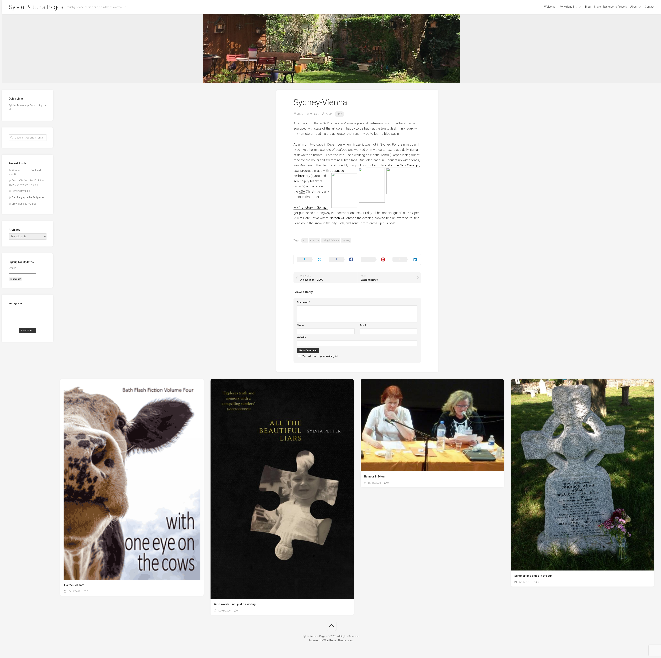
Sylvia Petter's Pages (36, 7)
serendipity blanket (307, 181)
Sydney (346, 240)
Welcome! (550, 6)
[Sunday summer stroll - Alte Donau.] (14, 321)
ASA (302, 191)
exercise (314, 240)
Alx (351, 640)
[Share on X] (310, 259)
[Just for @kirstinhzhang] (27, 321)
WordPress (329, 640)
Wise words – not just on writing (235, 604)
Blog (588, 6)
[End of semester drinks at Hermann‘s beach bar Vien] (40, 313)
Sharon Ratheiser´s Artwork (610, 6)
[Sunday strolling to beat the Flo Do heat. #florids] (27, 313)
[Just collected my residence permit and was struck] (14, 313)
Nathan (334, 218)
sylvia (329, 114)
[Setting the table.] (40, 321)
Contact (649, 6)
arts (305, 240)
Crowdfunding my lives (24, 203)
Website (301, 337)
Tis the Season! (74, 585)
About (633, 6)
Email (364, 325)
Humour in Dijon (374, 476)
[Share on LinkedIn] (405, 259)
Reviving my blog (21, 190)
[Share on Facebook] (341, 259)
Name (301, 325)
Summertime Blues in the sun (533, 575)
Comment (303, 302)
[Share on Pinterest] (373, 259)
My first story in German (310, 207)
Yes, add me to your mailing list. (320, 356)
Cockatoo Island (378, 165)
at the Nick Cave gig (404, 165)
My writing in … (569, 6)
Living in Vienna (330, 240)
